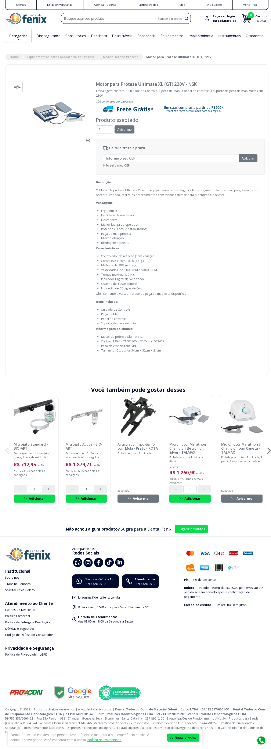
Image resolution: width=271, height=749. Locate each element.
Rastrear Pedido (148, 5)
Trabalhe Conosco (18, 584)
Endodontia (146, 35)
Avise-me (124, 129)
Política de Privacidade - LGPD (26, 654)
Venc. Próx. (250, 5)
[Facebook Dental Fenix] (98, 562)
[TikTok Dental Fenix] (109, 562)
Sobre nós (12, 577)
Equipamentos (172, 35)
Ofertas (21, 5)
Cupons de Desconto (20, 610)
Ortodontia (254, 35)
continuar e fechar (183, 737)
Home (14, 57)
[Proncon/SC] (26, 693)
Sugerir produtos (191, 529)
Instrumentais (229, 35)
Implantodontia (201, 35)
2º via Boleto (214, 5)
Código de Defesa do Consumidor (29, 635)
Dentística (99, 35)
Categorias (18, 35)
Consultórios (75, 35)
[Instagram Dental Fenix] (88, 562)
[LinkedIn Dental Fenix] (120, 562)
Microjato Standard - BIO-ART (31, 446)
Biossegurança (48, 35)
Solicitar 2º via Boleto (20, 590)
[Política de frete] (180, 109)
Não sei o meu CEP (116, 165)
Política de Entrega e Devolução (27, 622)
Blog (182, 5)
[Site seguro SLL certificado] (73, 693)
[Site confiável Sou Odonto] (119, 693)
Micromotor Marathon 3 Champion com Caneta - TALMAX (241, 448)
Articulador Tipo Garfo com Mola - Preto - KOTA (138, 446)
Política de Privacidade (104, 740)
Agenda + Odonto (105, 5)
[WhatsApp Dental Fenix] (77, 562)
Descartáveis (122, 35)
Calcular (248, 158)
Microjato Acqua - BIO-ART (84, 446)
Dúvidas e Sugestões (20, 629)
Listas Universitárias (59, 5)
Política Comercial (17, 616)
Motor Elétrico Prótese (120, 57)
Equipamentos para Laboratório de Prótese (61, 57)
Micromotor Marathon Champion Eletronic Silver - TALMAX (187, 448)
